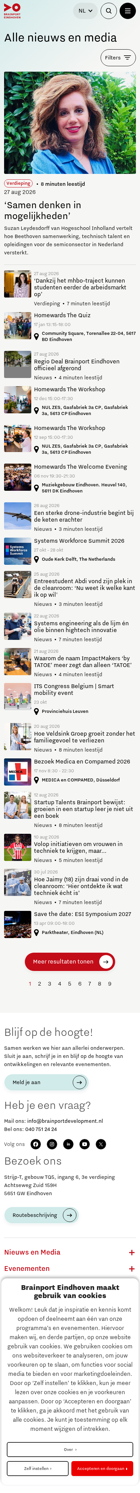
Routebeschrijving (35, 1215)
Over (69, 1449)
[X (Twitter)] (100, 1144)
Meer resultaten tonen (63, 961)
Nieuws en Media (32, 1252)
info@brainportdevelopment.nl (65, 1121)
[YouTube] (84, 1144)
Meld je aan (26, 1082)
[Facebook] (35, 1144)
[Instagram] (52, 1144)
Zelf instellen (36, 1468)
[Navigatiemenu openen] (128, 11)
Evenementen (27, 1269)
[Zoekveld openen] (109, 11)
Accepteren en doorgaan (100, 1468)
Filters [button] (113, 58)
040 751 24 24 (41, 1129)
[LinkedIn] (68, 1144)
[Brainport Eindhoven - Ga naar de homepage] (12, 10)
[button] (132, 1252)
